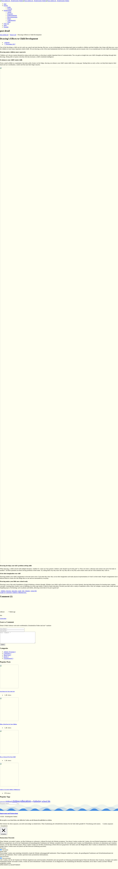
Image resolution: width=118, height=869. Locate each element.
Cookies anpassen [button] (108, 824)
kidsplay (27, 591)
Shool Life (7, 655)
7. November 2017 (9, 44)
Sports (6, 657)
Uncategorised (8, 658)
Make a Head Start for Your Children (8, 724)
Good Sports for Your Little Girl (7, 691)
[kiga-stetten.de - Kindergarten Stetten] (34, 1)
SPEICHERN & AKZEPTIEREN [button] (10, 865)
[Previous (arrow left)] (0, 868)
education (14, 591)
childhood (8, 801)
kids (23, 591)
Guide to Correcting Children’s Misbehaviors (13, 592)
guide (19, 591)
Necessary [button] (3, 848)
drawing (8, 591)
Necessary (5, 850)
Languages (7, 653)
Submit (3, 644)
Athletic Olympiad (10, 652)
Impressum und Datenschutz (9, 813)
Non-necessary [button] (4, 856)
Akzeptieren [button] (4, 826)
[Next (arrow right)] (2, 868)
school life (34, 591)
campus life (2, 801)
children (3, 591)
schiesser (7, 42)
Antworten (3, 618)
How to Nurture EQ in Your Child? (8, 756)
